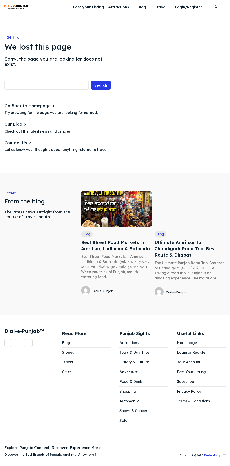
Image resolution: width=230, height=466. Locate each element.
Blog (87, 234)
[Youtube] (29, 343)
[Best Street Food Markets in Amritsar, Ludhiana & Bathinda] (116, 208)
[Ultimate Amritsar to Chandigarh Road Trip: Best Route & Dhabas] (190, 208)
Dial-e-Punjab (102, 291)
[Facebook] (8, 343)
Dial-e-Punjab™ (215, 455)
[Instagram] (18, 343)
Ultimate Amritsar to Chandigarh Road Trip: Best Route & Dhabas (185, 249)
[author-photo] (86, 291)
